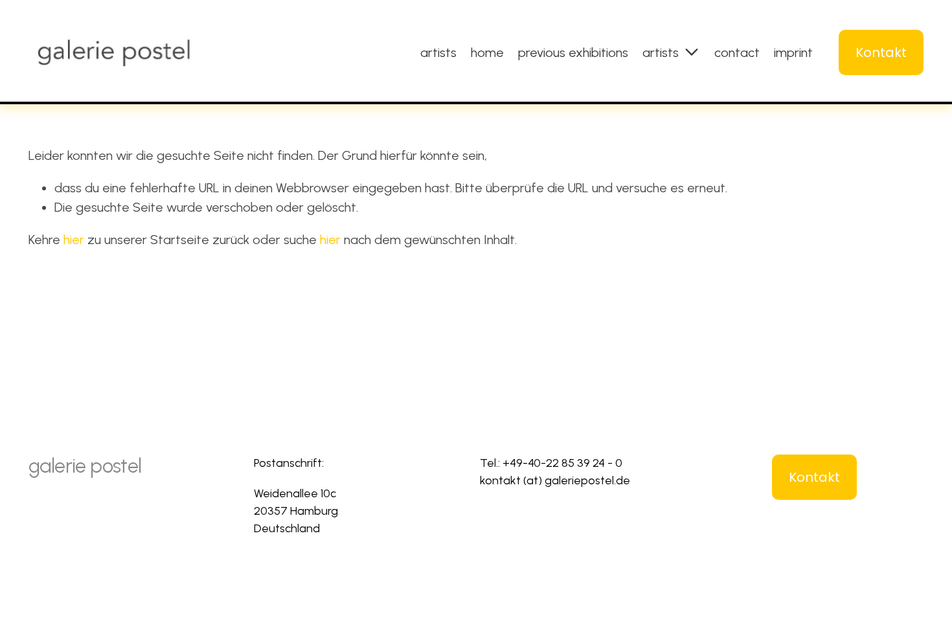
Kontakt (881, 52)
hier (73, 239)
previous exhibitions (573, 52)
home (487, 52)
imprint (793, 52)
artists (438, 52)
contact (737, 52)
